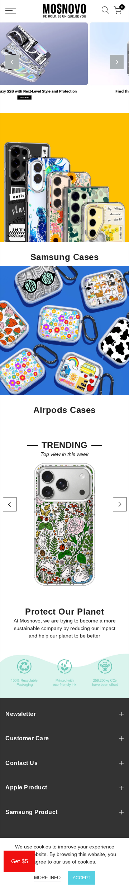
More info (47, 877)
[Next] (117, 62)
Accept (81, 877)
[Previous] (12, 62)
